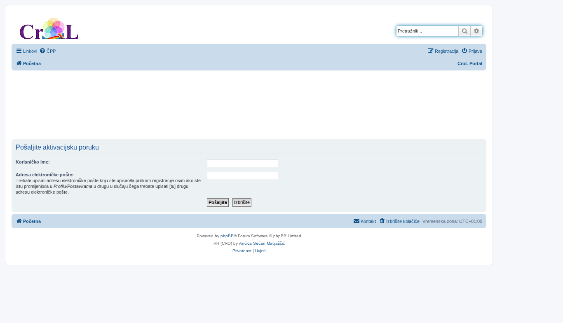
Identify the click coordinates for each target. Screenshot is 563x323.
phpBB (227, 236)
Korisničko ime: (33, 161)
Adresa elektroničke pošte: (45, 174)
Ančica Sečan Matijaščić (262, 243)
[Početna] (49, 27)
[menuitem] (47, 51)
